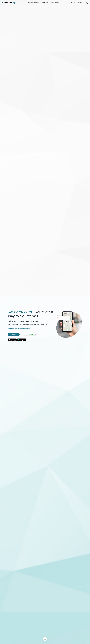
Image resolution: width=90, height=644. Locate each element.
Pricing (43, 2)
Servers (52, 2)
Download (37, 2)
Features (30, 2)
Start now (13, 334)
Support (57, 2)
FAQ (47, 2)
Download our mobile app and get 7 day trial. (19, 328)
